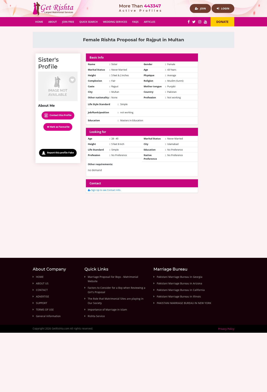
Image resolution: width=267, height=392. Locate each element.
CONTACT (42, 290)
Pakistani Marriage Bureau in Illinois (179, 296)
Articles (149, 21)
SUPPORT (41, 303)
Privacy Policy (226, 329)
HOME (40, 277)
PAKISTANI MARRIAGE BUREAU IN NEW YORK (184, 303)
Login (224, 8)
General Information (48, 316)
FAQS (135, 21)
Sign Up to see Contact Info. (106, 190)
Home (40, 21)
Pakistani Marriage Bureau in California (181, 290)
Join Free (68, 21)
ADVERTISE (42, 296)
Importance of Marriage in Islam (107, 309)
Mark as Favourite (59, 126)
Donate (222, 22)
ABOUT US (42, 283)
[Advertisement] (142, 221)
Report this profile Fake (60, 152)
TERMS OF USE (45, 309)
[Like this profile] (72, 79)
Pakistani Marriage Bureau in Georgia (179, 277)
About (52, 21)
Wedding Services (115, 21)
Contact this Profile (60, 115)
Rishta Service (96, 316)
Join (202, 8)
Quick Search (88, 21)
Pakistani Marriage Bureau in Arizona (179, 283)
